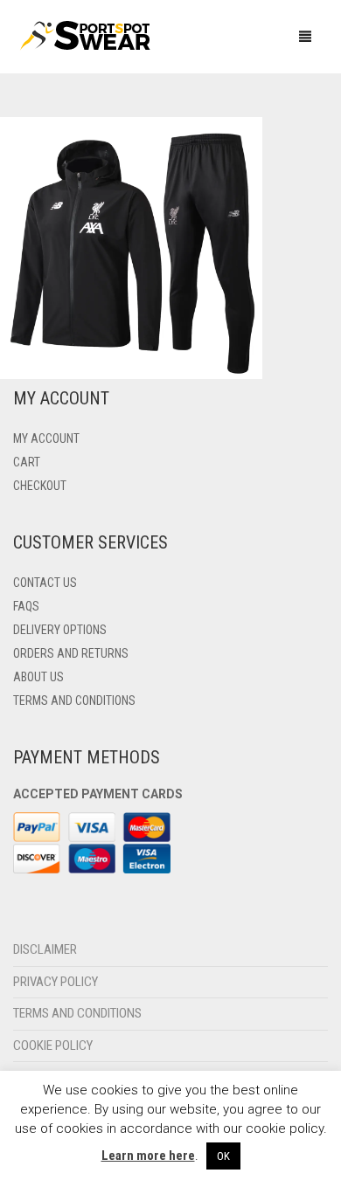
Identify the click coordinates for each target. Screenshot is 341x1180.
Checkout (39, 486)
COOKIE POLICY (53, 1045)
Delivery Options (60, 630)
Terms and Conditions (74, 700)
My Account (46, 438)
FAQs (26, 606)
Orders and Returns (71, 653)
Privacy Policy (55, 982)
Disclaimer (45, 949)
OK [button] (223, 1156)
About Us (38, 677)
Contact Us (45, 583)
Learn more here (148, 1155)
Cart (26, 462)
